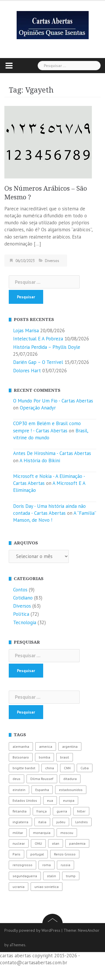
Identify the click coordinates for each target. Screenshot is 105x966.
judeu (60, 822)
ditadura (70, 779)
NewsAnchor (88, 930)
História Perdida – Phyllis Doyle (46, 347)
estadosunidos (71, 790)
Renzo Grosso (65, 854)
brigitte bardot (24, 768)
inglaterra (20, 822)
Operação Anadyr (38, 408)
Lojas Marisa (26, 330)
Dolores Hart (27, 370)
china (49, 768)
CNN (67, 768)
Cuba (84, 768)
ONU (38, 843)
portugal (37, 854)
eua (50, 800)
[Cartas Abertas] (53, 24)
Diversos (52, 260)
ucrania (18, 886)
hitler (81, 811)
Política (21, 614)
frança (41, 811)
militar (18, 832)
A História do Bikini (40, 460)
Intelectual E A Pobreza (38, 338)
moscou (66, 832)
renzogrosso (22, 865)
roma (46, 865)
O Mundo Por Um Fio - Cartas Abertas (53, 401)
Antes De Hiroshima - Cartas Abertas (52, 453)
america (45, 746)
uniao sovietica (46, 886)
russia (65, 865)
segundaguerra (25, 876)
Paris (16, 854)
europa (68, 800)
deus (16, 779)
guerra (62, 811)
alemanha (21, 746)
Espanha (42, 790)
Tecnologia (24, 622)
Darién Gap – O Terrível (38, 362)
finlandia (20, 811)
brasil (64, 757)
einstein (19, 790)
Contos (20, 589)
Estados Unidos (25, 800)
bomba (44, 757)
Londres (81, 822)
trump (71, 876)
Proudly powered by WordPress (32, 930)
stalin (51, 876)
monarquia (41, 832)
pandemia (77, 843)
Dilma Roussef (41, 779)
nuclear (19, 843)
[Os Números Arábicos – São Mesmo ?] (48, 141)
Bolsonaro (21, 757)
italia (42, 822)
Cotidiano (23, 598)
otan (55, 843)
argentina (70, 746)
